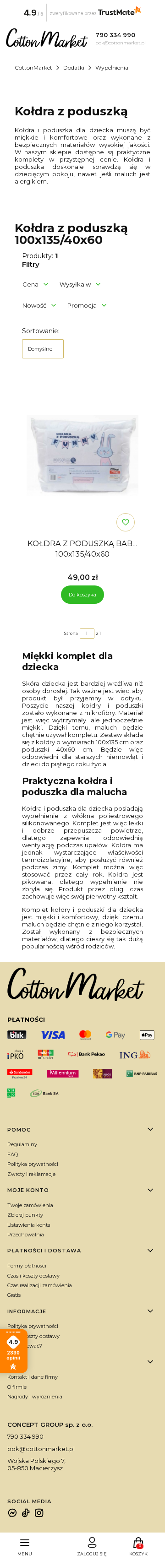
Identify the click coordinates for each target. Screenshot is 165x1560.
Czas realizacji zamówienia (39, 1285)
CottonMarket (33, 67)
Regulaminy (22, 1144)
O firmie (17, 1387)
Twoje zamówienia (30, 1205)
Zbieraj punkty (25, 1215)
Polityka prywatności (32, 1164)
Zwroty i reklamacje (31, 1174)
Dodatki (73, 67)
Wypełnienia (111, 67)
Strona (71, 633)
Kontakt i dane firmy (32, 1377)
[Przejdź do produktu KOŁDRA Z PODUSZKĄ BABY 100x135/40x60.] (82, 455)
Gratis (14, 1295)
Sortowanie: (41, 331)
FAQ (12, 1154)
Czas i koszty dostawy (33, 1276)
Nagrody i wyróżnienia (34, 1396)
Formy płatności (26, 1265)
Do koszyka (82, 594)
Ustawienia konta (28, 1225)
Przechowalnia (25, 1234)
